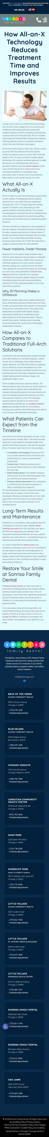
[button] (5, 1026)
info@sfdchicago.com (24, 677)
